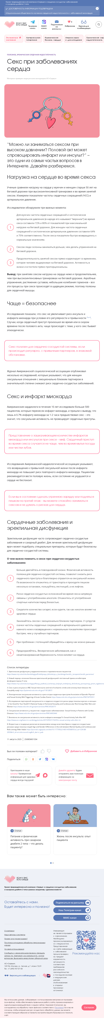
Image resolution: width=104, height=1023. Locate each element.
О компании (9, 931)
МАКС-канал (70, 917)
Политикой (59, 1008)
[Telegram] (40, 759)
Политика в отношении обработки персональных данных (24, 944)
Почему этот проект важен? (16, 939)
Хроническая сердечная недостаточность (36, 55)
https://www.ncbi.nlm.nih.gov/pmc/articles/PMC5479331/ (73, 697)
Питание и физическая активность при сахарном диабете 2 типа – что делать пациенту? (26, 842)
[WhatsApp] (26, 759)
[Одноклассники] (33, 759)
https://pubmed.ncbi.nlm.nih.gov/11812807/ (36, 690)
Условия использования (14, 949)
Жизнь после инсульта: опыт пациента (74, 838)
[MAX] (46, 759)
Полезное (11, 55)
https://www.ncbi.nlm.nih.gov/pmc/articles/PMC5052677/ (34, 706)
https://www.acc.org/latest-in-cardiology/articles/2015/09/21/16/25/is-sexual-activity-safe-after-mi (44, 720)
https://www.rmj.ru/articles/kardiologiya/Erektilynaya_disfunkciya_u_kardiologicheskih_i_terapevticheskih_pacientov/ (50, 674)
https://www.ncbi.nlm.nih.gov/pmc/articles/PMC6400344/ (35, 713)
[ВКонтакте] (53, 759)
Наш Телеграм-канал (69, 910)
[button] (76, 775)
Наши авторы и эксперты (14, 935)
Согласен (89, 1007)
